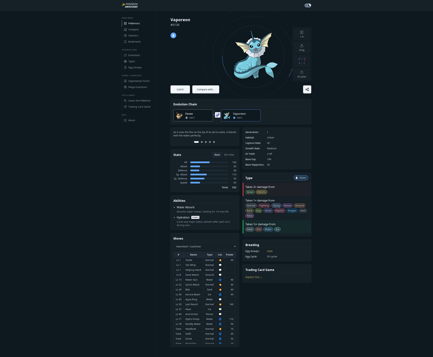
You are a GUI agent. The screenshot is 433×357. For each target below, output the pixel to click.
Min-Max (229, 154)
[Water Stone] (217, 114)
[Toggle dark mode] (307, 5)
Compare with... (206, 89)
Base (217, 154)
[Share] (307, 89)
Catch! (180, 89)
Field (269, 251)
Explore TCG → (253, 277)
